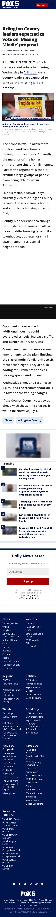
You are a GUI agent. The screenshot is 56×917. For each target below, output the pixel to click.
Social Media (32, 782)
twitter (25, 884)
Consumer (7, 654)
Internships (31, 796)
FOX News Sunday (11, 664)
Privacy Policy (31, 595)
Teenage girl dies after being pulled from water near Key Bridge (35, 504)
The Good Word (10, 780)
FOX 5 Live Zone (10, 777)
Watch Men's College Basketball (11, 849)
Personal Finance (10, 661)
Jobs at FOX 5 (32, 800)
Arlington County (29, 420)
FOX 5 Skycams (33, 626)
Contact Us (31, 768)
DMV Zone (7, 759)
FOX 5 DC (25, 50)
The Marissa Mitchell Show (9, 754)
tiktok (36, 884)
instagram (31, 884)
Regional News (8, 677)
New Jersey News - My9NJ (11, 700)
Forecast (30, 623)
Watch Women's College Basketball (11, 855)
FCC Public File (33, 789)
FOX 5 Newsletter (34, 775)
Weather (31, 619)
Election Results (33, 694)
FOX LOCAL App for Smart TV (33, 763)
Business (6, 650)
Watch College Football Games (10, 824)
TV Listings (7, 713)
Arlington (30, 72)
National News (9, 640)
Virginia (5, 626)
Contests (30, 786)
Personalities (32, 772)
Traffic (29, 630)
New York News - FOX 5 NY (10, 685)
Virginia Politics (33, 687)
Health (5, 657)
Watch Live (42, 5)
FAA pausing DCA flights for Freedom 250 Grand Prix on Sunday (34, 517)
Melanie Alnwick (12, 50)
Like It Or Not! (9, 763)
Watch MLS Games (7, 867)
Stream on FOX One (9, 813)
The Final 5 (7, 766)
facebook (19, 884)
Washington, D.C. (10, 623)
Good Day (32, 709)
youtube (13, 884)
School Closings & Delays (34, 635)
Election (29, 690)
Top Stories (8, 668)
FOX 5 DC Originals (8, 747)
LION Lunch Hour (34, 713)
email (42, 884)
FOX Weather (32, 646)
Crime (5, 643)
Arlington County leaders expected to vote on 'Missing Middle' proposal (25, 125)
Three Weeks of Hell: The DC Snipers (10, 787)
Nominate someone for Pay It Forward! (34, 726)
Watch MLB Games (8, 830)
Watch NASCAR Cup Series (9, 836)
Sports (5, 647)
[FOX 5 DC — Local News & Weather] (11, 4)
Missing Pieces (9, 793)
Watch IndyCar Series (9, 842)
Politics (31, 676)
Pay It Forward (33, 720)
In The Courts (9, 773)
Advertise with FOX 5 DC (35, 757)
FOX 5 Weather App (33, 641)
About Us (32, 745)
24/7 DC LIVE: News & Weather (10, 635)
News (32, 50)
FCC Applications (34, 793)
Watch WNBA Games (9, 861)
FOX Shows (7, 723)
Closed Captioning (34, 803)
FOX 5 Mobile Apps (35, 779)
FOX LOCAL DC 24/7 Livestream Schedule (10, 735)
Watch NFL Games (11, 819)
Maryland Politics (34, 683)
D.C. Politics (31, 680)
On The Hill (7, 770)
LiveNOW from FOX (9, 718)
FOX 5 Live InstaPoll (31, 751)
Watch (6, 709)
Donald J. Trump (33, 697)
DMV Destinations (34, 716)
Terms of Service (30, 598)
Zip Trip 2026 (32, 732)
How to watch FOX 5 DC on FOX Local (11, 728)
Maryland (6, 630)
